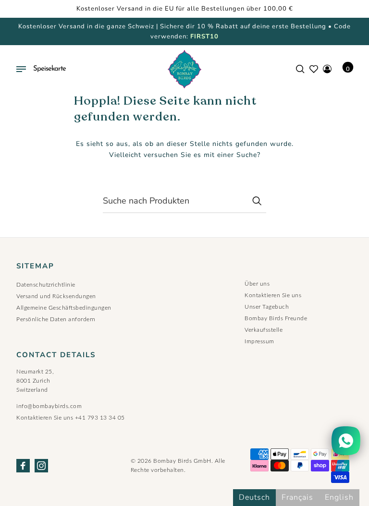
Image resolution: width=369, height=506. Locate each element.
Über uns (257, 284)
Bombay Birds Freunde (276, 318)
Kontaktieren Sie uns (273, 295)
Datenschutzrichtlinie (45, 285)
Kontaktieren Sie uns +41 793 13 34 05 (70, 418)
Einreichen (256, 200)
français (297, 497)
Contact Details (56, 355)
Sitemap (35, 266)
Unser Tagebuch (267, 307)
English (339, 497)
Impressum (259, 341)
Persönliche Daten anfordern (56, 319)
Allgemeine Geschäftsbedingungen (63, 308)
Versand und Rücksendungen (56, 296)
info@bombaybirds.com (49, 406)
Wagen (348, 69)
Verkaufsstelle (264, 330)
